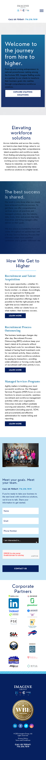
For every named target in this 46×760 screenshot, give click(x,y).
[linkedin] (15, 726)
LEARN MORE (15, 316)
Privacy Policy (23, 738)
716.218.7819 (31, 19)
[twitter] (26, 726)
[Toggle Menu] (42, 11)
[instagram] (31, 726)
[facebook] (20, 726)
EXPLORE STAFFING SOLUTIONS (23, 93)
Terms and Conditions (23, 740)
